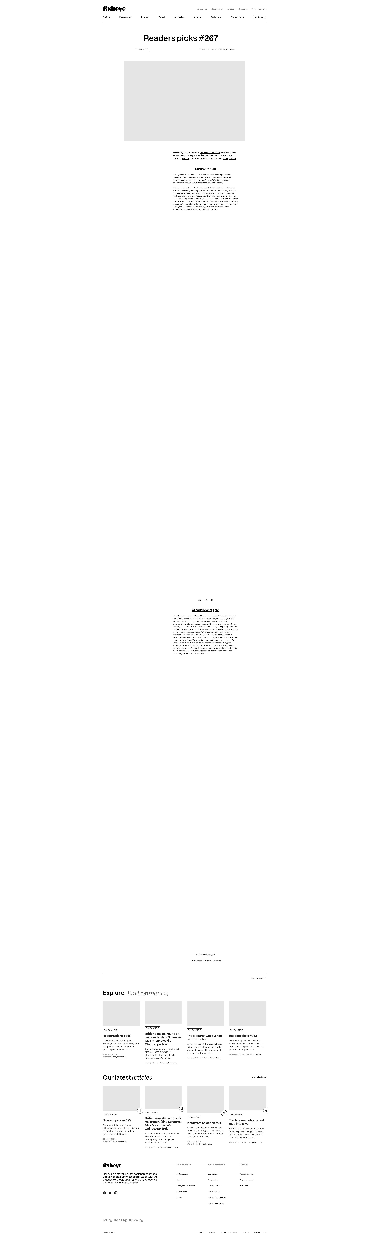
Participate (216, 17)
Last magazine (182, 1174)
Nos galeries (213, 1180)
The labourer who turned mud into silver (204, 1038)
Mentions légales (260, 1232)
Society (106, 17)
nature (185, 159)
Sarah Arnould (205, 169)
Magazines (180, 1180)
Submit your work (217, 9)
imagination (229, 159)
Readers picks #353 (243, 1036)
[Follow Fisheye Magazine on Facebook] (104, 1192)
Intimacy (145, 17)
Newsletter (230, 9)
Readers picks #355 (117, 1036)
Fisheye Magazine (119, 1057)
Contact (212, 1232)
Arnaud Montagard (205, 610)
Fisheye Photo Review (185, 1186)
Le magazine (213, 1174)
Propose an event (246, 1180)
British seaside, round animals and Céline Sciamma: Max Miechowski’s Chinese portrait (163, 1039)
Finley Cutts (215, 1058)
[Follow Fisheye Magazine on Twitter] (110, 1193)
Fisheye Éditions (214, 1186)
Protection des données (229, 1232)
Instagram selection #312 (205, 1123)
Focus (179, 1198)
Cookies (246, 1232)
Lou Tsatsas (230, 49)
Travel (162, 17)
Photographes (237, 17)
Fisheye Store (213, 1192)
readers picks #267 (210, 152)
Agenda (197, 17)
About (201, 1232)
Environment (125, 17)
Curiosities (179, 17)
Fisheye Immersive (216, 1204)
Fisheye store (243, 9)
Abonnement (202, 9)
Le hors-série (181, 1192)
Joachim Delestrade (204, 1144)
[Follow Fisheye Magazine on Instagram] (115, 1192)
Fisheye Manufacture (217, 1198)
